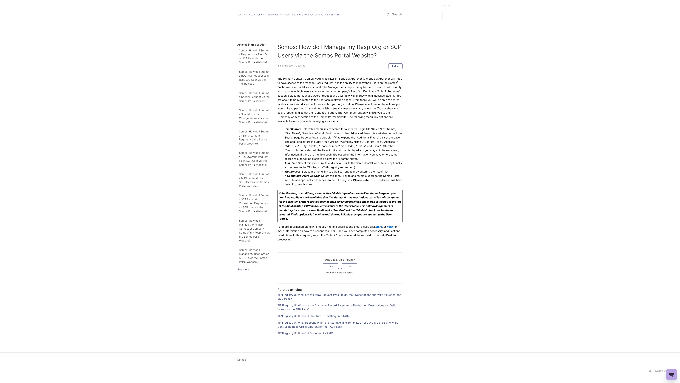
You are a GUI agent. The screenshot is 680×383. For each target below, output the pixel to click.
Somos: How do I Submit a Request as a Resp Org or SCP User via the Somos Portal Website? (254, 56)
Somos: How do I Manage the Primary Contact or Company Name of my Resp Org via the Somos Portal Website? (254, 230)
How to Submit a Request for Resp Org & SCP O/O (312, 14)
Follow (395, 66)
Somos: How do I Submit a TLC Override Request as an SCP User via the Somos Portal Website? (254, 158)
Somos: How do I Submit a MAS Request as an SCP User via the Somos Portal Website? (254, 180)
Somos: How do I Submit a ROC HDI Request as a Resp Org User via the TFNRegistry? (254, 77)
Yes (331, 266)
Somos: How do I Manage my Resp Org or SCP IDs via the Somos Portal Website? (254, 256)
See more (243, 269)
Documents (274, 14)
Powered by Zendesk (665, 370)
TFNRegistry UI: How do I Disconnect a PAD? (305, 333)
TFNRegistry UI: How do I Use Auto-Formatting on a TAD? (313, 316)
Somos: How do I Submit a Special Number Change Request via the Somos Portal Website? (254, 116)
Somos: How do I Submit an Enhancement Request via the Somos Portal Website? (254, 137)
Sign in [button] (446, 5)
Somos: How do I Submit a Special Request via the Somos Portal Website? (254, 97)
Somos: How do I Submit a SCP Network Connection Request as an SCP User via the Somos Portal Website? (254, 203)
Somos (241, 14)
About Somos (256, 14)
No (349, 266)
